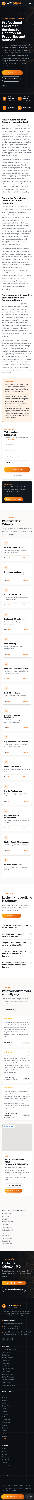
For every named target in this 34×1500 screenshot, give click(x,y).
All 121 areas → (7, 1439)
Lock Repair (5, 1366)
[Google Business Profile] (12, 1339)
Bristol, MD (5, 1219)
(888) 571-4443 (9, 439)
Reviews (4, 1454)
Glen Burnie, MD (7, 1244)
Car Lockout (5, 1355)
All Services (5, 1459)
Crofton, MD (5, 1224)
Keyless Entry (6, 1371)
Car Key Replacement (8, 1377)
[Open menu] (30, 3)
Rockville (4, 1436)
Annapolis (5, 1395)
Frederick (5, 1417)
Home (3, 14)
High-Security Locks (8, 1369)
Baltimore (5, 1398)
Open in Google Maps (14, 1185)
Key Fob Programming (8, 1379)
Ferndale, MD (6, 1235)
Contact (4, 1462)
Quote (30, 1497)
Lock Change (6, 1363)
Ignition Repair (6, 1382)
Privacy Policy (6, 1465)
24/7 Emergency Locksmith (10, 1349)
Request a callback (11, 79)
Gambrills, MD (6, 1241)
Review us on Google (13, 1190)
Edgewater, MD (6, 1233)
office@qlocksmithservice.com (14, 1323)
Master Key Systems (8, 1374)
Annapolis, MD (6, 1213)
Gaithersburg (6, 1420)
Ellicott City (5, 1414)
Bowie (4, 1403)
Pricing (4, 1451)
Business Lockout (7, 1357)
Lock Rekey (5, 1360)
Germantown (6, 1422)
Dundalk (4, 1411)
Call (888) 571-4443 (13, 73)
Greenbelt (5, 1428)
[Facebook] (3, 1339)
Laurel (4, 1433)
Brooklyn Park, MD (7, 1222)
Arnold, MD (5, 1216)
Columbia (5, 1408)
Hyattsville (5, 1431)
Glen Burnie (5, 1425)
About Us (4, 1449)
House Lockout (6, 1352)
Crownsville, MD (7, 1227)
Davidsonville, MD (7, 1230)
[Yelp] (8, 1339)
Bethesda (5, 1400)
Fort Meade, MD (7, 1238)
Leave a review (9, 1009)
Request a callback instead (14, 1289)
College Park (6, 1406)
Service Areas (12, 14)
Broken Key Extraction (8, 1385)
